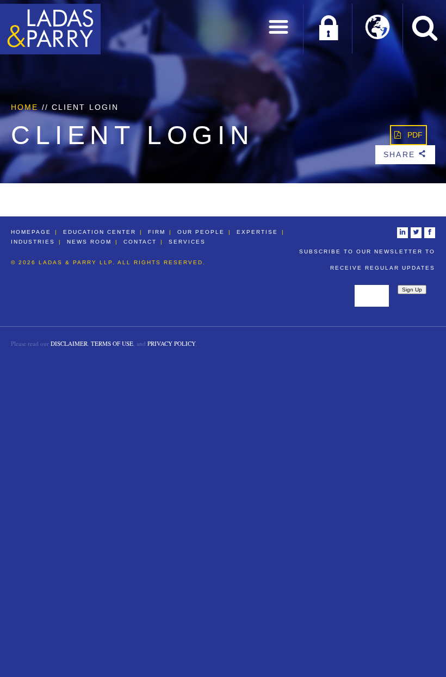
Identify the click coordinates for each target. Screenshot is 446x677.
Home (24, 107)
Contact (140, 242)
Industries (33, 242)
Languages (377, 29)
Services (187, 242)
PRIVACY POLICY (171, 343)
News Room (89, 242)
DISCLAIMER (69, 343)
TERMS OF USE (112, 343)
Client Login (328, 29)
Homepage (31, 232)
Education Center (99, 232)
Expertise (257, 232)
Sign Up (412, 290)
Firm (156, 232)
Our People (201, 232)
